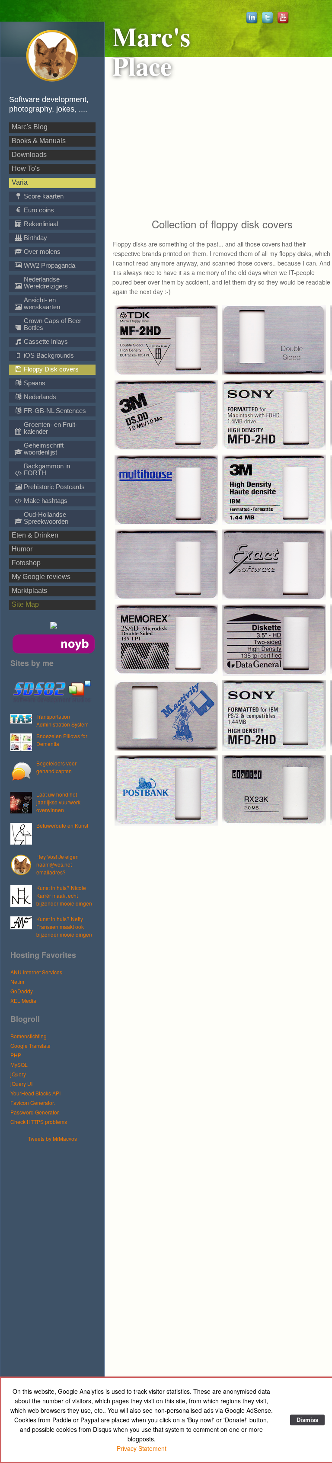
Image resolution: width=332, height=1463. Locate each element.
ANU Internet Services (36, 972)
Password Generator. (35, 1112)
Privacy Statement (141, 1448)
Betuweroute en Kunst (62, 825)
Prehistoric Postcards (53, 486)
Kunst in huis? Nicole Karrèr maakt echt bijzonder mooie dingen (64, 895)
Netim (17, 981)
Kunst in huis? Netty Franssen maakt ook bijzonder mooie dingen (64, 926)
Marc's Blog (30, 127)
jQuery (18, 1074)
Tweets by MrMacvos (52, 1138)
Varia (20, 182)
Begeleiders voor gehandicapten (56, 767)
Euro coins (38, 210)
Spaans (33, 383)
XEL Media (23, 1000)
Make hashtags (44, 500)
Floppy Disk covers (50, 369)
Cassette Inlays (45, 341)
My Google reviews (41, 576)
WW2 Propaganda (48, 265)
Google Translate (30, 1045)
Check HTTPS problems (38, 1121)
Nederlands (39, 396)
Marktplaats (29, 590)
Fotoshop (26, 563)
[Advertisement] (56, 1272)
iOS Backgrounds (48, 355)
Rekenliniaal (40, 223)
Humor (22, 549)
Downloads (29, 154)
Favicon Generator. (32, 1102)
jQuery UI (21, 1083)
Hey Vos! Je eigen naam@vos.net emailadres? (57, 864)
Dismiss (307, 1420)
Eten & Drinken (35, 535)
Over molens (41, 251)
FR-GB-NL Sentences (54, 410)
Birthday (34, 237)
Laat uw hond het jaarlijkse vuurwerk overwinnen (58, 802)
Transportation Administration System (62, 720)
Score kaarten (43, 196)
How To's (26, 168)
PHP (15, 1055)
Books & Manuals (39, 140)
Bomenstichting (28, 1036)
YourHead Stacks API (35, 1093)
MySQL (19, 1064)
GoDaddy (21, 991)
